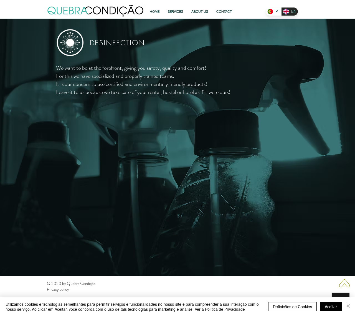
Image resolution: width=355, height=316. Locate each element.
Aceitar (331, 306)
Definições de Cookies (292, 306)
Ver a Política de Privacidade (220, 309)
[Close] (348, 307)
